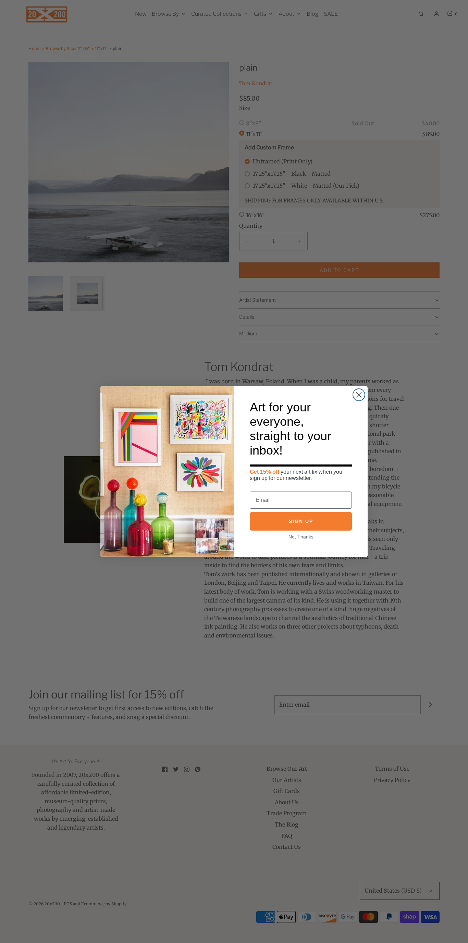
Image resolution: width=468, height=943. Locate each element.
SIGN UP (301, 521)
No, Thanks (300, 536)
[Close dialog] (359, 395)
